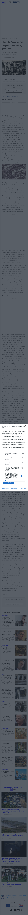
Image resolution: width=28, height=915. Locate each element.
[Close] (25, 426)
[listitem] (14, 454)
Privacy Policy (22, 488)
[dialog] (14, 457)
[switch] (22, 457)
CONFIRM (8, 482)
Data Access (14, 488)
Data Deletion (5, 488)
